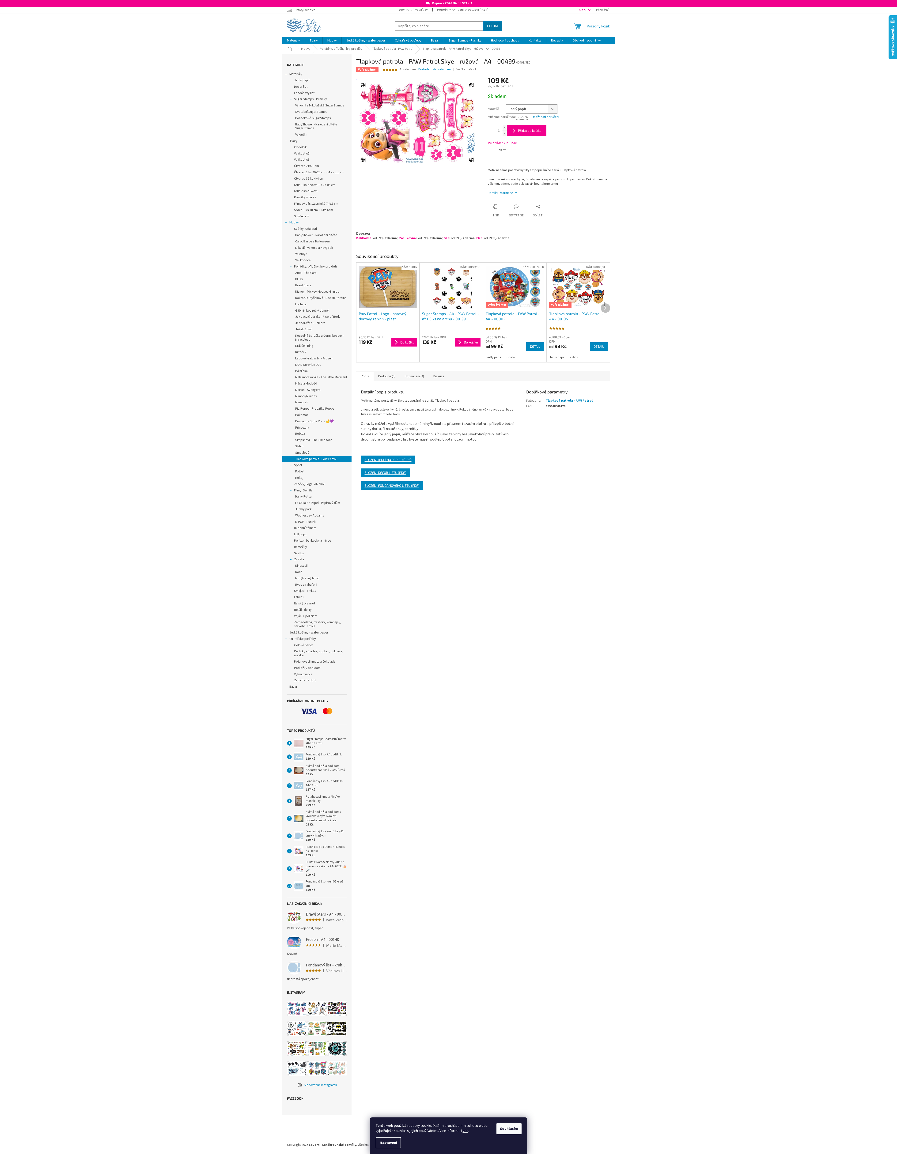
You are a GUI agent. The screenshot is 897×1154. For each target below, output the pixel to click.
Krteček (301, 352)
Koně (299, 572)
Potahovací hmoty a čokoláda (314, 661)
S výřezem (301, 216)
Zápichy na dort (305, 680)
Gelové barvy (303, 645)
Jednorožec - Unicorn (310, 323)
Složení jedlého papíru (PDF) (388, 460)
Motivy (294, 222)
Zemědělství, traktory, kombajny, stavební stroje (317, 624)
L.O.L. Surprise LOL (308, 364)
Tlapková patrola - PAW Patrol (316, 459)
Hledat (493, 26)
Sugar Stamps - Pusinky (310, 99)
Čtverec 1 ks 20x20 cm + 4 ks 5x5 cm (319, 172)
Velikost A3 (302, 159)
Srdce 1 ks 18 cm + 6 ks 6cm (313, 210)
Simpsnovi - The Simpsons (313, 440)
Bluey (299, 279)
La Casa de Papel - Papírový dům (317, 503)
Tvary (293, 141)
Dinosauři (301, 565)
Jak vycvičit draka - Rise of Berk (317, 316)
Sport (298, 465)
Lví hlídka (301, 371)
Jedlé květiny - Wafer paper (308, 632)
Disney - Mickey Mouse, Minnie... (317, 291)
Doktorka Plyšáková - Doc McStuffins (320, 298)
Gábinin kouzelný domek (312, 310)
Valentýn (301, 134)
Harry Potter (304, 496)
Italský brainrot (304, 603)
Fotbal (299, 471)
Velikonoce (303, 260)
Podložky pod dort (307, 668)
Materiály (295, 74)
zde (465, 1130)
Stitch (299, 446)
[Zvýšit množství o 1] (504, 128)
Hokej (299, 477)
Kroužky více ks (305, 197)
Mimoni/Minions (306, 396)
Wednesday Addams (309, 515)
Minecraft (301, 402)
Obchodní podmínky (413, 10)
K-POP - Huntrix (305, 522)
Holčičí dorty (303, 609)
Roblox (300, 433)
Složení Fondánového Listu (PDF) (392, 485)
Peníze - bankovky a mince (312, 540)
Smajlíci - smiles (305, 590)
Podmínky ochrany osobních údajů (462, 10)
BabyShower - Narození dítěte (316, 235)
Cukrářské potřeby (302, 639)
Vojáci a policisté (306, 616)
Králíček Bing (304, 345)
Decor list (300, 86)
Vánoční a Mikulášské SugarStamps (319, 105)
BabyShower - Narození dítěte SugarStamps (316, 126)
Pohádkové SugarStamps (313, 118)
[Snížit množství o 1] (504, 133)
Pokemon (302, 415)
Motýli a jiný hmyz (307, 578)
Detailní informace (500, 193)
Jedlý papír (302, 80)
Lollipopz (300, 534)
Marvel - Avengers (308, 390)
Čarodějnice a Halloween (312, 241)
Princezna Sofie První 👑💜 (314, 421)
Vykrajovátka (303, 674)
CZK (582, 9)
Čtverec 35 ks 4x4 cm (309, 178)
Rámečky (300, 547)
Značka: (465, 69)
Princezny (302, 427)
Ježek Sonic (303, 329)
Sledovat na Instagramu (320, 1085)
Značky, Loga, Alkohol (309, 484)
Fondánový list (304, 93)
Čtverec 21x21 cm (306, 166)
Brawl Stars (303, 285)
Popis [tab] (365, 376)
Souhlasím (509, 1128)
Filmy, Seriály (303, 490)
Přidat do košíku (529, 130)
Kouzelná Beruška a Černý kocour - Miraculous (319, 337)
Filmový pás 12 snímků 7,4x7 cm (316, 203)
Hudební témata (305, 528)
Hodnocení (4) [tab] (414, 376)
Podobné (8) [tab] (386, 376)
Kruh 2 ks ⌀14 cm (306, 191)
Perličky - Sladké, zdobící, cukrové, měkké (318, 653)
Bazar (293, 686)
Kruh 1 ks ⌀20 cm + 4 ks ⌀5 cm (314, 185)
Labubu (299, 597)
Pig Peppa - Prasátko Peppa (314, 408)
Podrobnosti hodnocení (434, 69)
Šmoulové (302, 452)
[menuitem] (293, 40)
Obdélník (300, 147)
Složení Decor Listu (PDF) (385, 473)
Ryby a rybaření (306, 584)
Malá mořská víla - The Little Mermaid (321, 377)
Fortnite (301, 304)
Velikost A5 (302, 153)
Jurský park (303, 509)
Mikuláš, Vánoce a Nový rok (314, 247)
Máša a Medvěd (306, 383)
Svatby (299, 553)
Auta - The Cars (306, 273)
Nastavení (388, 1142)
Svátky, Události (305, 228)
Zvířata (299, 559)
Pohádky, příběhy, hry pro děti (315, 266)
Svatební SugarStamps (311, 111)
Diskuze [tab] (438, 376)
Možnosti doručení (546, 117)
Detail (535, 346)
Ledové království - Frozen (314, 358)
